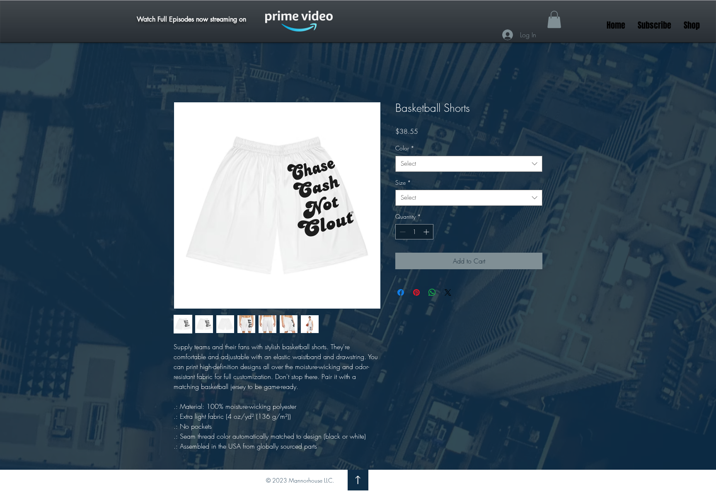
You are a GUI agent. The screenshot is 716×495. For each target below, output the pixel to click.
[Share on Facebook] (401, 293)
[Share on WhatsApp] (432, 293)
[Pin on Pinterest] (416, 293)
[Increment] (427, 232)
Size (403, 183)
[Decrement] (402, 232)
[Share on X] (448, 293)
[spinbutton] (414, 232)
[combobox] (468, 164)
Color (404, 149)
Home (182, 72)
